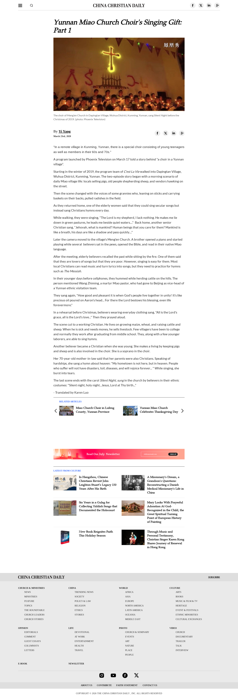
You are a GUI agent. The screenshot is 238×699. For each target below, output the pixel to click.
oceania (130, 615)
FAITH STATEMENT (126, 685)
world (123, 588)
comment (30, 636)
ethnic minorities (187, 615)
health (79, 646)
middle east (133, 619)
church (180, 632)
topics (28, 605)
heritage (181, 605)
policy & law (83, 601)
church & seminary (137, 632)
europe (129, 601)
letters (29, 650)
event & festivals (187, 610)
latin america (134, 610)
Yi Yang (65, 131)
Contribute (104, 685)
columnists (31, 646)
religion (80, 605)
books (179, 596)
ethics (79, 610)
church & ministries (31, 588)
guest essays (32, 641)
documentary (184, 636)
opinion (23, 628)
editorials (31, 632)
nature (129, 646)
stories (79, 615)
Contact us (149, 685)
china (72, 588)
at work (80, 636)
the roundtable (34, 610)
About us (86, 685)
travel (79, 650)
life (71, 628)
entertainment (84, 641)
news (27, 592)
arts (178, 592)
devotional (82, 632)
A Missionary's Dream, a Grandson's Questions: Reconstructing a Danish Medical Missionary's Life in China (165, 484)
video (173, 628)
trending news (84, 592)
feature (29, 601)
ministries (30, 596)
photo (123, 628)
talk (179, 646)
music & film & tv (187, 601)
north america (134, 605)
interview (182, 650)
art (127, 641)
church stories (34, 619)
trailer (180, 641)
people (129, 655)
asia (127, 596)
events (129, 636)
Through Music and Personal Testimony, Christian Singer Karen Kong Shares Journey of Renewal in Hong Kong (165, 539)
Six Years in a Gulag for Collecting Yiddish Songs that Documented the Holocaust (98, 506)
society (79, 596)
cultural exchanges (189, 619)
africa (129, 592)
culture (175, 588)
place (128, 650)
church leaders (34, 615)
